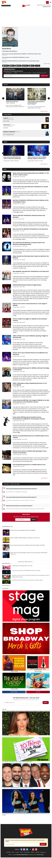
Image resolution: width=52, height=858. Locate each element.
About (13, 852)
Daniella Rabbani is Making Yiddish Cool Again (22, 565)
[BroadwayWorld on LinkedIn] (27, 849)
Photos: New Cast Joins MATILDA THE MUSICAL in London (15, 57)
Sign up (46, 702)
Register (40, 2)
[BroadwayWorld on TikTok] (30, 849)
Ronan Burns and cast (12, 102)
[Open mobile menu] (50, 2)
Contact (17, 852)
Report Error (43, 852)
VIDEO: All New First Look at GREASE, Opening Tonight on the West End (37, 157)
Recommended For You (7, 526)
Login (44, 2)
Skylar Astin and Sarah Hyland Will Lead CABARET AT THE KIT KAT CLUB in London (21, 54)
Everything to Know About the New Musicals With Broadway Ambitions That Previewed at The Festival (25, 814)
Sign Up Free (44, 75)
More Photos (43, 111)
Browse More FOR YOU (25, 561)
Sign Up (34, 519)
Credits (26, 65)
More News (43, 478)
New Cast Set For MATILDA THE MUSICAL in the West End (30, 229)
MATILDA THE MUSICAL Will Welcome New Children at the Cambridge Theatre (20, 61)
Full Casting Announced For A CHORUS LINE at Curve (29, 464)
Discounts (38, 691)
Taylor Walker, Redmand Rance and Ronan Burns (36, 103)
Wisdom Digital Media (22, 854)
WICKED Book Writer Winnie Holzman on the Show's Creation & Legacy (27, 580)
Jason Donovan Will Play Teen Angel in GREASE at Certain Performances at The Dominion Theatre (31, 401)
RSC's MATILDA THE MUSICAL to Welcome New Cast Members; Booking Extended (29, 243)
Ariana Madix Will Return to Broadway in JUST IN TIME (15, 736)
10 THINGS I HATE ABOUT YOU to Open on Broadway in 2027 (17, 761)
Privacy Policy (40, 854)
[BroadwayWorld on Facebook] (21, 849)
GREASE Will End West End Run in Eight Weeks (27, 285)
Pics (13, 65)
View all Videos (5, 585)
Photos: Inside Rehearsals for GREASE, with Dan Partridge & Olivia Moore (15, 106)
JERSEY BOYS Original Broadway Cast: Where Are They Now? (17, 787)
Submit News (27, 852)
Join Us (21, 852)
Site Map (37, 852)
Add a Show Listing (6, 5)
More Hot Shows (14, 691)
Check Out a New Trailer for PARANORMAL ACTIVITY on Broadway (26, 570)
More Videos (43, 164)
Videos (6, 65)
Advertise (8, 852)
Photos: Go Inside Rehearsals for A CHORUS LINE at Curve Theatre (36, 107)
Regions (32, 852)
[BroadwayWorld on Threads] (33, 849)
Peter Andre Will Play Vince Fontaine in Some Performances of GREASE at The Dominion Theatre (29, 418)
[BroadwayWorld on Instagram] (24, 849)
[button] (47, 2)
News (19, 65)
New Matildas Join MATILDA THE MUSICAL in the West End (31, 271)
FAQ (38, 65)
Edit (32, 65)
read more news (47, 63)
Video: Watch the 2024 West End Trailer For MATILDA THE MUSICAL (12, 157)
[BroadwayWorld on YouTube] (36, 849)
